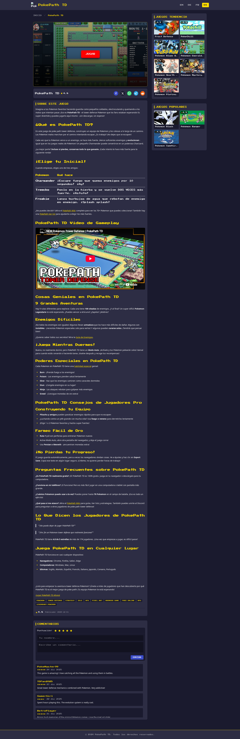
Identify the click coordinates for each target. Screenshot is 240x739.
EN (181, 5)
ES (205, 5)
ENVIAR (137, 657)
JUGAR (90, 54)
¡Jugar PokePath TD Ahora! (48, 595)
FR (197, 5)
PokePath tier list (47, 214)
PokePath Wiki (69, 210)
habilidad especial (82, 366)
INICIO (37, 15)
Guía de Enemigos (84, 337)
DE (189, 5)
